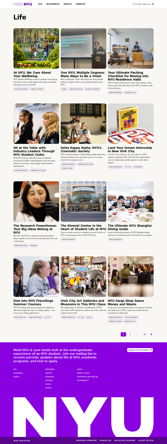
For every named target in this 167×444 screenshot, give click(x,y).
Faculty (89, 317)
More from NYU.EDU (21, 441)
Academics (53, 4)
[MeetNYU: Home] (22, 3)
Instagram (49, 369)
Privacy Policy (83, 373)
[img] (36, 48)
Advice (67, 4)
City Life (128, 167)
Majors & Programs (92, 89)
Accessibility (83, 380)
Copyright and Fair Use (87, 377)
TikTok (48, 384)
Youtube (49, 380)
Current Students (37, 89)
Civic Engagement (131, 317)
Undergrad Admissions (86, 440)
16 (144, 334)
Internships (138, 167)
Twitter (48, 373)
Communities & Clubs (38, 170)
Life (40, 4)
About (80, 369)
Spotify (48, 388)
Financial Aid (105, 440)
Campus (80, 4)
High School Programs (124, 440)
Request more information (138, 350)
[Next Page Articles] (151, 334)
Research (34, 245)
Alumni (64, 89)
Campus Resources (20, 89)
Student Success (146, 440)
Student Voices (67, 168)
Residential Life (130, 92)
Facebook (49, 377)
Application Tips (20, 317)
